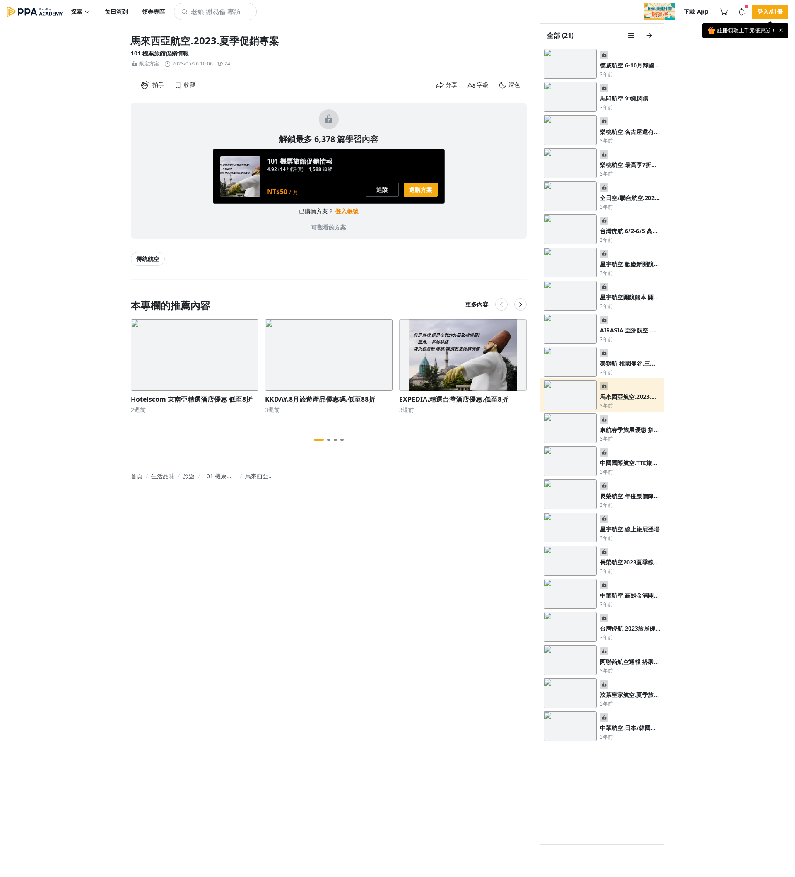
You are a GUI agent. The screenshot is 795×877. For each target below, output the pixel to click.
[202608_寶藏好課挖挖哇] (659, 11)
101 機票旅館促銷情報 (160, 53)
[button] (80, 12)
